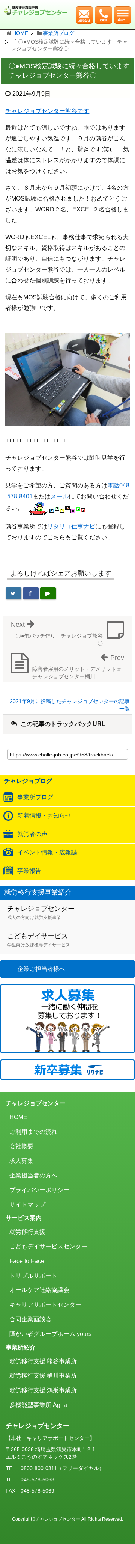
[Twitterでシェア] (13, 593)
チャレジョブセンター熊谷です (47, 111)
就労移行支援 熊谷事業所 (43, 1361)
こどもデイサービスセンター (48, 1246)
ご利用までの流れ (33, 1132)
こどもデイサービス (38, 940)
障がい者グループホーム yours (50, 1334)
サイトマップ (27, 1204)
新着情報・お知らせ (44, 815)
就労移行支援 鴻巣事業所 (43, 1390)
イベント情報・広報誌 (47, 852)
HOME (20, 33)
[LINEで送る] (48, 593)
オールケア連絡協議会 (39, 1290)
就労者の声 (32, 834)
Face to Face (26, 1261)
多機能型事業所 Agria (38, 1405)
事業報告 (29, 871)
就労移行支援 (27, 1232)
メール (60, 496)
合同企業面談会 (30, 1319)
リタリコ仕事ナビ (71, 526)
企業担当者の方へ (33, 1175)
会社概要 (21, 1146)
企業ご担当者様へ (41, 969)
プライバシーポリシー (39, 1190)
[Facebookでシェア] (31, 593)
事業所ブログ (58, 33)
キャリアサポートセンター (45, 1304)
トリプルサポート (33, 1275)
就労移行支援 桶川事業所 (43, 1375)
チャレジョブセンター (41, 912)
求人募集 (21, 1161)
